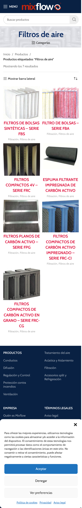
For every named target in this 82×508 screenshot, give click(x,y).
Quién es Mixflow (14, 415)
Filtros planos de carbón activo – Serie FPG (21, 242)
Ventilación (10, 394)
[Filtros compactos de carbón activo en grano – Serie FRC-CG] (21, 283)
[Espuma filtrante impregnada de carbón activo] (60, 159)
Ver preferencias (41, 493)
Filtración (13, 139)
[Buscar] (74, 19)
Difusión (8, 368)
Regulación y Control (16, 375)
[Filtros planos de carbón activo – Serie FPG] (21, 216)
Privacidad (45, 502)
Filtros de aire (27, 139)
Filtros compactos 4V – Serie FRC (22, 185)
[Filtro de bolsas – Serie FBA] (60, 102)
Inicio (6, 54)
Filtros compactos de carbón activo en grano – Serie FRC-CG (21, 315)
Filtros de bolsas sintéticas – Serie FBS (21, 128)
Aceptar (41, 469)
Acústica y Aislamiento (58, 360)
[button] (75, 424)
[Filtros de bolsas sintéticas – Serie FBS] (21, 102)
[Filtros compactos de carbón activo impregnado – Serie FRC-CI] (60, 216)
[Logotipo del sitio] (41, 6)
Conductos (10, 360)
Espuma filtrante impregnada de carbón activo (60, 185)
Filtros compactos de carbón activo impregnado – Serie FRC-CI (60, 247)
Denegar (41, 481)
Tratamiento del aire (57, 353)
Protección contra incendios (14, 384)
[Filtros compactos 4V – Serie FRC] (21, 159)
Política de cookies (27, 502)
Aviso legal (60, 502)
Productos (21, 54)
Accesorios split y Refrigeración (55, 377)
